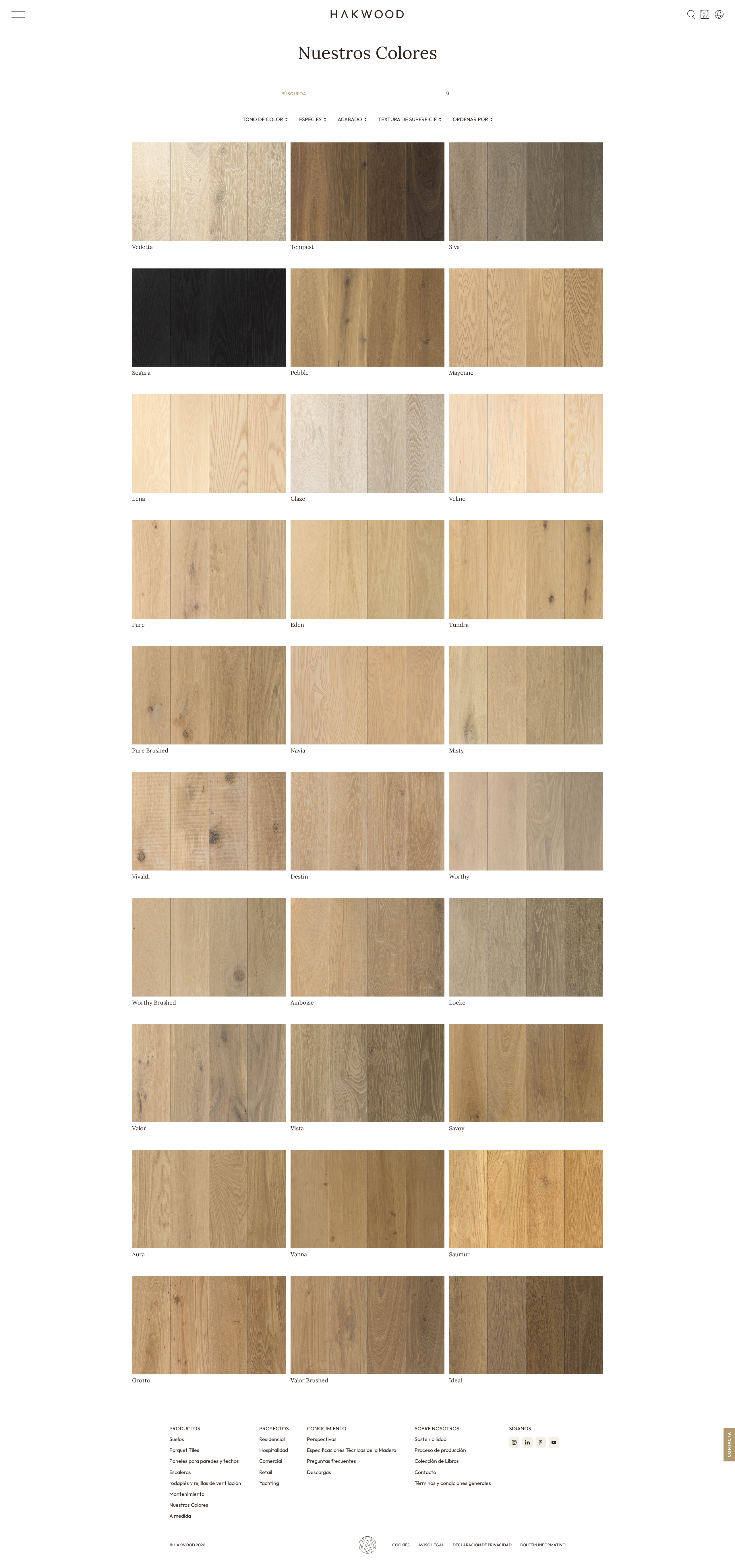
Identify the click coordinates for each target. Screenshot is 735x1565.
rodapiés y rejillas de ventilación (205, 1483)
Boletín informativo (543, 1545)
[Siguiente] (280, 191)
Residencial (272, 1439)
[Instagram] (514, 1442)
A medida (180, 1515)
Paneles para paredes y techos (204, 1461)
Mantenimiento (186, 1494)
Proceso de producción (440, 1450)
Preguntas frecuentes (331, 1461)
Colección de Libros (437, 1461)
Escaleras (180, 1472)
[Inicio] (367, 14)
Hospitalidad (273, 1450)
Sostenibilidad (430, 1439)
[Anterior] (138, 191)
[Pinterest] (540, 1442)
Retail (265, 1472)
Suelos (176, 1439)
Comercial (270, 1461)
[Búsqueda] (448, 93)
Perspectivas (321, 1439)
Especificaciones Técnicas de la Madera (351, 1450)
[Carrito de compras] (705, 14)
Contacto (425, 1472)
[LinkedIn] (527, 1442)
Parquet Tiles (184, 1450)
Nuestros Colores (188, 1505)
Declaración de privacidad (482, 1545)
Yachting (269, 1483)
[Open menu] (18, 14)
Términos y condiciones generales (453, 1483)
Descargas (319, 1472)
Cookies (401, 1545)
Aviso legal (431, 1545)
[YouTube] (554, 1442)
